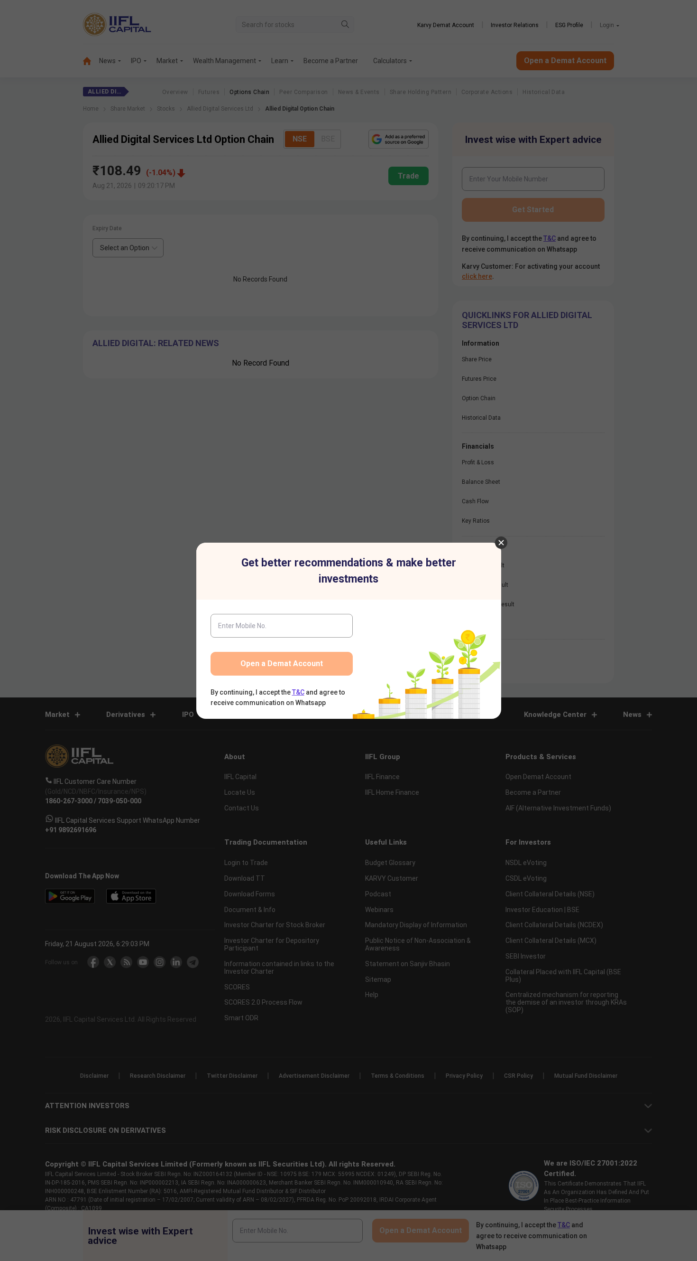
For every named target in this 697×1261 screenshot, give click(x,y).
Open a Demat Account (281, 663)
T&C (298, 692)
